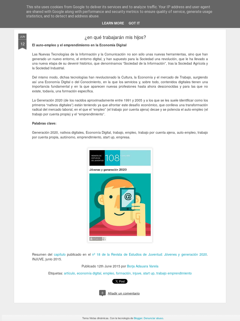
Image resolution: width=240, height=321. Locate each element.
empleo (108, 273)
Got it (134, 23)
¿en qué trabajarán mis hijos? (115, 37)
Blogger (138, 318)
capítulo (60, 254)
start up (148, 273)
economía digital (89, 273)
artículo (69, 273)
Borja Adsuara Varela (142, 266)
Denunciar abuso (153, 318)
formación (123, 273)
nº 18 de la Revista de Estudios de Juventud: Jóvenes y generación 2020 (149, 254)
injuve (137, 273)
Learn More (113, 23)
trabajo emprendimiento (174, 273)
